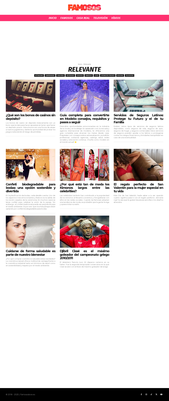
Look (96, 75)
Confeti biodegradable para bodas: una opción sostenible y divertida (30, 187)
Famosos (89, 75)
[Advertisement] (84, 40)
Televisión (129, 75)
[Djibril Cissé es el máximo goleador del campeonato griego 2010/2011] (84, 232)
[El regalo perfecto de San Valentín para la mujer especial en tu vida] (138, 165)
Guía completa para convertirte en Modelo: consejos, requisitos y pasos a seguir (84, 118)
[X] (156, 394)
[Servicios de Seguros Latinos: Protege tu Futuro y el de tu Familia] (138, 96)
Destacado (70, 75)
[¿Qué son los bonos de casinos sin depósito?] (30, 96)
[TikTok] (151, 394)
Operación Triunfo (107, 75)
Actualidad (39, 75)
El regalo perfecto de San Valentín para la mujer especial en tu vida (138, 187)
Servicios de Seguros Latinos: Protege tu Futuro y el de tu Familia (138, 118)
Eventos (80, 75)
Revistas (120, 75)
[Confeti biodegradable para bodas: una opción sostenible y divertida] (30, 165)
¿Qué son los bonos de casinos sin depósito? (30, 116)
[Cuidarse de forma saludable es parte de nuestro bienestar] (30, 232)
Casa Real (60, 75)
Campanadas (50, 75)
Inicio (80, 64)
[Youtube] (161, 394)
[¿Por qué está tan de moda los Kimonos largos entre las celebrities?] (84, 165)
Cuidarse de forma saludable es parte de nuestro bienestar (30, 252)
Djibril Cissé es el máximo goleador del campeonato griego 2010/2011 (84, 254)
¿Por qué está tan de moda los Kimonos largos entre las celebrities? (84, 187)
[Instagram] (146, 394)
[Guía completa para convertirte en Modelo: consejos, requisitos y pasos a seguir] (84, 96)
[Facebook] (141, 394)
